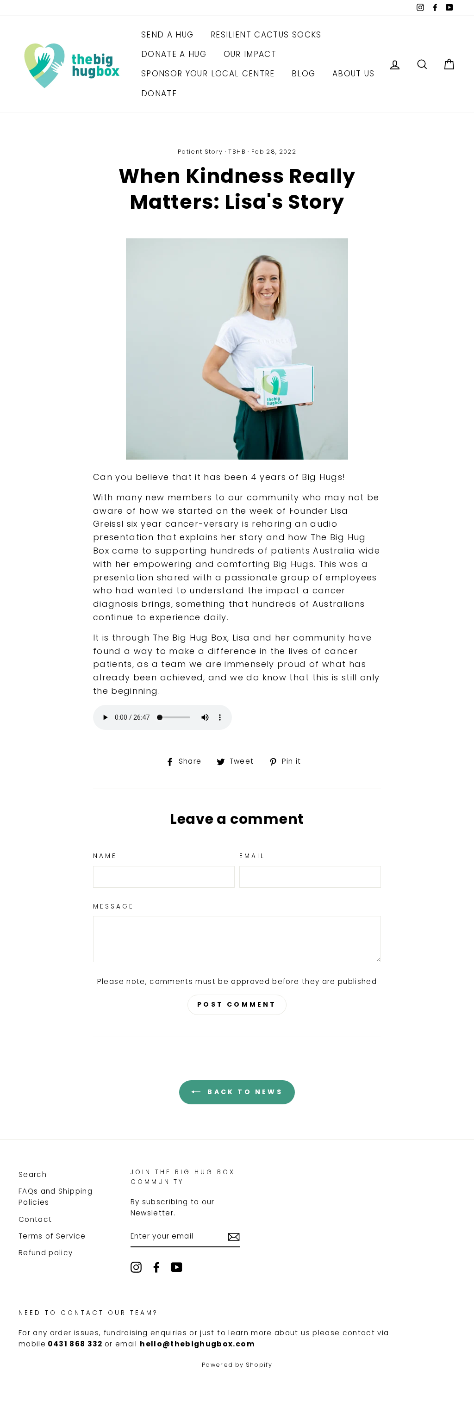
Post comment (236, 1004)
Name (105, 856)
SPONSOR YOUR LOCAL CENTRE (208, 73)
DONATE (159, 93)
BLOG (303, 73)
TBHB (236, 152)
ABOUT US (353, 73)
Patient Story (200, 152)
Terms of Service (52, 1236)
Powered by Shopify (237, 1365)
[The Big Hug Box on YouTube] (176, 1267)
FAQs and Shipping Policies (56, 1196)
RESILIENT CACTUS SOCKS (266, 34)
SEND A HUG (167, 34)
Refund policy (46, 1253)
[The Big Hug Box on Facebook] (156, 1267)
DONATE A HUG (173, 54)
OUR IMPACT (250, 54)
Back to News (243, 1091)
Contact (35, 1219)
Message (113, 906)
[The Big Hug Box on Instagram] (136, 1267)
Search (33, 1174)
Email (252, 856)
